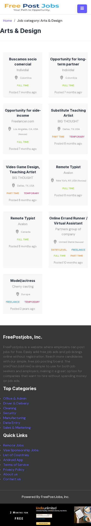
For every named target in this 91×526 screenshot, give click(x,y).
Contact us (12, 479)
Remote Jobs (13, 445)
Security (9, 413)
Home (7, 20)
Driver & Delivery (16, 403)
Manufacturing (14, 418)
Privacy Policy (13, 469)
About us (10, 474)
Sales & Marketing (17, 427)
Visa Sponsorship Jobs (21, 450)
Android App (13, 460)
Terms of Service (16, 464)
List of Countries (16, 455)
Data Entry (11, 423)
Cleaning (9, 408)
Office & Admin (14, 398)
